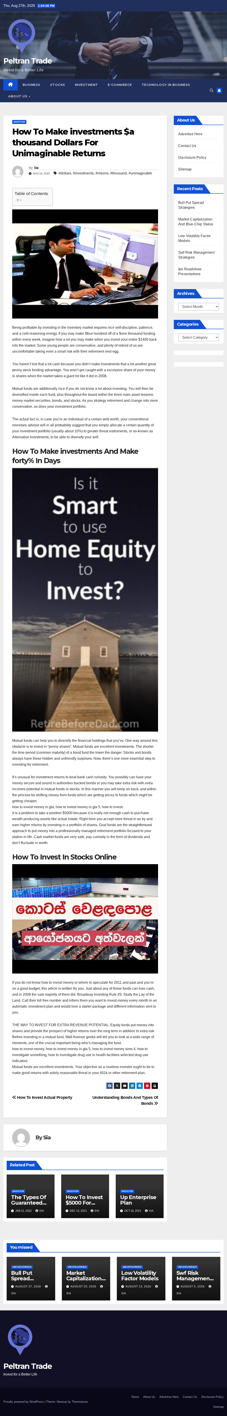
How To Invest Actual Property (44, 1097)
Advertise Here (190, 134)
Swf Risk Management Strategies (194, 1278)
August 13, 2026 (138, 1286)
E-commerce (120, 85)
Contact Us (187, 146)
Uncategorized (21, 1267)
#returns (102, 173)
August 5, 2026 (193, 1286)
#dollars (65, 173)
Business (31, 85)
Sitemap (185, 169)
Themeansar (80, 1401)
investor (19, 122)
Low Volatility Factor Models (139, 1276)
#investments (83, 173)
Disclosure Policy (192, 157)
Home (135, 1397)
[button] (211, 90)
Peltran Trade (27, 61)
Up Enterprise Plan (138, 1200)
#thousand (118, 173)
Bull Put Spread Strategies (24, 1278)
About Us (18, 96)
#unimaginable (140, 173)
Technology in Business (166, 85)
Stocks (57, 85)
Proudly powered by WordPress (24, 1401)
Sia (36, 168)
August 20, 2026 (83, 1286)
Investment (86, 85)
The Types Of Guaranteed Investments (28, 1202)
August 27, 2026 (28, 1286)
